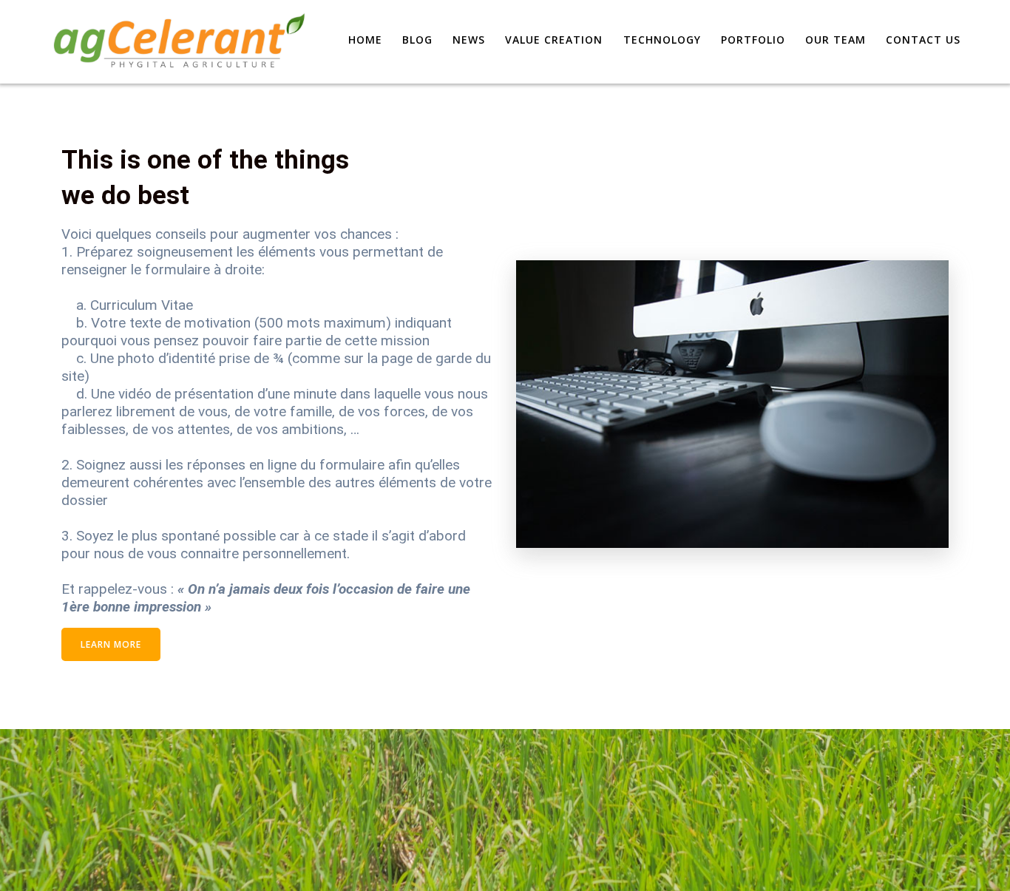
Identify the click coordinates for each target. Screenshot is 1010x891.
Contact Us (923, 40)
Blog (417, 40)
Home (365, 40)
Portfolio (753, 40)
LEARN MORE (111, 644)
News (469, 40)
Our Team (835, 40)
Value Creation (554, 40)
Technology (662, 40)
